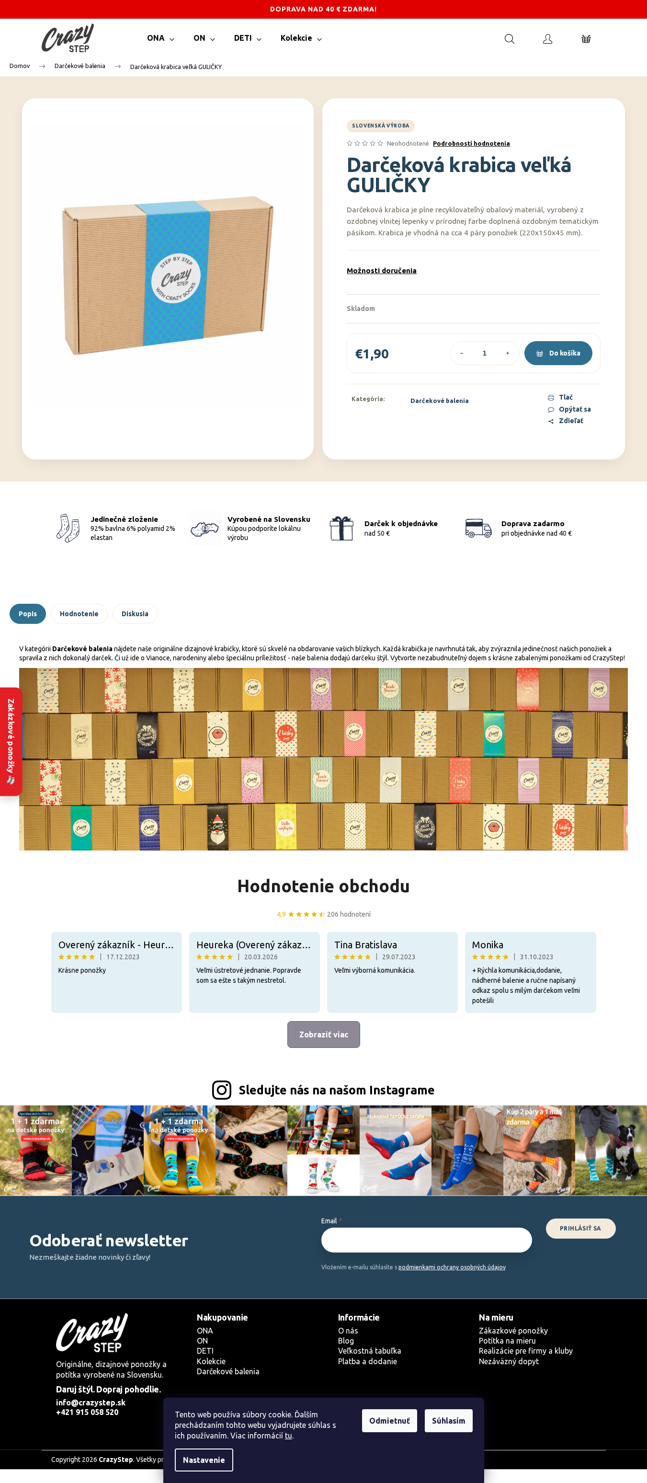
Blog (346, 1340)
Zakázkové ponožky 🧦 (11, 741)
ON (202, 1340)
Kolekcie (211, 1361)
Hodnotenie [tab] (79, 614)
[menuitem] (160, 38)
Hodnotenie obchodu (323, 886)
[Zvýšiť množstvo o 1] (507, 353)
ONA (205, 1330)
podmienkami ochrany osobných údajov (452, 1267)
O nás (348, 1330)
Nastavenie (204, 1460)
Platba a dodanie (367, 1361)
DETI (205, 1350)
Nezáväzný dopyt (509, 1361)
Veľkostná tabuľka (369, 1350)
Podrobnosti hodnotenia (471, 143)
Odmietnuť (389, 1420)
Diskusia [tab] (135, 614)
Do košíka (564, 353)
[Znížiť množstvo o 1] (461, 353)
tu (288, 1435)
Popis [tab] (28, 614)
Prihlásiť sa (581, 1228)
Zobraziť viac (323, 1034)
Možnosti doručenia (382, 270)
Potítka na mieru (507, 1340)
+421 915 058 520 (87, 1412)
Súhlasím (448, 1420)
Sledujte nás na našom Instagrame (337, 1090)
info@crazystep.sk (90, 1402)
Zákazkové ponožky (513, 1330)
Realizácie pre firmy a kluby (526, 1350)
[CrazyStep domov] (92, 1332)
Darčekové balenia (439, 400)
